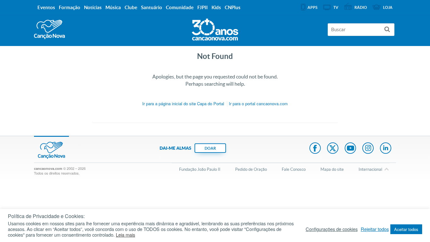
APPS (312, 7)
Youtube (350, 148)
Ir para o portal (258, 104)
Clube (131, 7)
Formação (69, 7)
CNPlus (232, 7)
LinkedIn (386, 148)
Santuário (151, 7)
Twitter (333, 148)
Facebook (315, 148)
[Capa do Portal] (215, 28)
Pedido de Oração (251, 169)
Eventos (46, 7)
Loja (388, 7)
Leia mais (125, 235)
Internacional (370, 169)
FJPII (202, 7)
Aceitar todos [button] (406, 229)
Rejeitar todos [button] (375, 229)
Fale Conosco (294, 169)
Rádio (360, 7)
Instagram (368, 148)
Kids (216, 7)
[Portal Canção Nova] (49, 29)
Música (113, 7)
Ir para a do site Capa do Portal (183, 104)
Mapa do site (332, 169)
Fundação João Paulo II (199, 169)
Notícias (93, 7)
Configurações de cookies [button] (332, 229)
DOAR (210, 148)
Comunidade (180, 7)
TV (335, 7)
